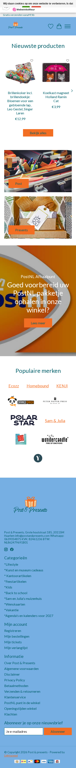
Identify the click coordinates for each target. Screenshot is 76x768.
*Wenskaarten (14, 604)
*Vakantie (11, 610)
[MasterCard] (37, 762)
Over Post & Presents (19, 663)
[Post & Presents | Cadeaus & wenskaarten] (15, 26)
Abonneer (58, 731)
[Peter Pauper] (55, 401)
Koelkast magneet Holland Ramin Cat (56, 97)
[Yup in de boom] (38, 458)
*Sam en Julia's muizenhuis (23, 598)
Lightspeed (11, 755)
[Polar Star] (24, 420)
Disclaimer (12, 674)
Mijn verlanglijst (16, 648)
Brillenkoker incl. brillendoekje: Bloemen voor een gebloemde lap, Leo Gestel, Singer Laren (20, 103)
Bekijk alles (38, 133)
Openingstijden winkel (20, 708)
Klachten (10, 714)
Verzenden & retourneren (22, 691)
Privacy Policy (14, 680)
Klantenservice (15, 697)
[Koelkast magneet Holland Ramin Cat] (56, 72)
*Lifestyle (11, 564)
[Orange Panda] (21, 401)
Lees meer (38, 323)
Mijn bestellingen (16, 636)
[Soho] (21, 439)
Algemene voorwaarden (21, 669)
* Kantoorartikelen (17, 576)
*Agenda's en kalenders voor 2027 (28, 616)
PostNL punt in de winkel (22, 703)
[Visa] (44, 762)
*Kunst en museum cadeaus (23, 570)
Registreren (12, 631)
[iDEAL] (23, 762)
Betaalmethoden (16, 686)
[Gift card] (57, 762)
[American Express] (50, 762)
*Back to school (15, 593)
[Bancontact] (30, 762)
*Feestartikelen (15, 581)
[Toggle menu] (67, 26)
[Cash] (17, 762)
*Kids (8, 587)
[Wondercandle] (55, 439)
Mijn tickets (13, 642)
